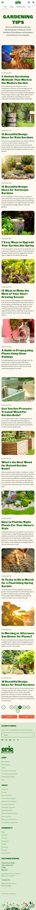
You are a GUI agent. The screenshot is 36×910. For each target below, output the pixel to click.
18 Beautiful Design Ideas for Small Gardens (17, 683)
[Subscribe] (32, 735)
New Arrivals (5, 764)
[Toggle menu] (2, 2)
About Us (4, 789)
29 (15, 707)
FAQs (3, 867)
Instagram (5, 841)
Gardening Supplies (8, 776)
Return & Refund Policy (9, 813)
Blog (3, 832)
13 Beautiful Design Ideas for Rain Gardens (17, 135)
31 (23, 707)
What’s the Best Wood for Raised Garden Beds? (16, 465)
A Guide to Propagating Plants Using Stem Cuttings (17, 353)
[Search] (29, 7)
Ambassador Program (9, 801)
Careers (4, 792)
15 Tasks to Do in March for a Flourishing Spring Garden (17, 583)
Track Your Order (8, 863)
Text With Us (5, 853)
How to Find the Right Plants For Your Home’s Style (17, 525)
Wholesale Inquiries (8, 807)
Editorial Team (6, 795)
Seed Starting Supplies (9, 773)
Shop (12, 7)
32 (28, 707)
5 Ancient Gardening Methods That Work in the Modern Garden (16, 79)
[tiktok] (14, 740)
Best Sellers (5, 761)
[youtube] (10, 739)
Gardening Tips (6, 73)
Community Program (8, 798)
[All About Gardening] (18, 2)
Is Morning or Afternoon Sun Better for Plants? (17, 634)
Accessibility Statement (9, 822)
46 (17, 711)
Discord (4, 850)
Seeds (3, 767)
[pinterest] (18, 740)
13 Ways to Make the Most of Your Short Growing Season (15, 294)
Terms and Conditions (9, 819)
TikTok (3, 844)
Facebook (4, 847)
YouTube (4, 835)
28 (11, 707)
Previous (9, 716)
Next (26, 716)
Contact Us (5, 880)
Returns (4, 870)
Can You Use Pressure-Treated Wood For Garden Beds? (17, 412)
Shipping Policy (6, 810)
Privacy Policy (6, 816)
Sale (2, 779)
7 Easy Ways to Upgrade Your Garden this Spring (17, 243)
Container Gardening (8, 770)
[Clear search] (32, 7)
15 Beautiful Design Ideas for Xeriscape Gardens (15, 190)
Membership (21, 7)
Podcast (4, 838)
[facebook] (2, 740)
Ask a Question (7, 865)
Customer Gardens (7, 804)
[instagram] (6, 740)
